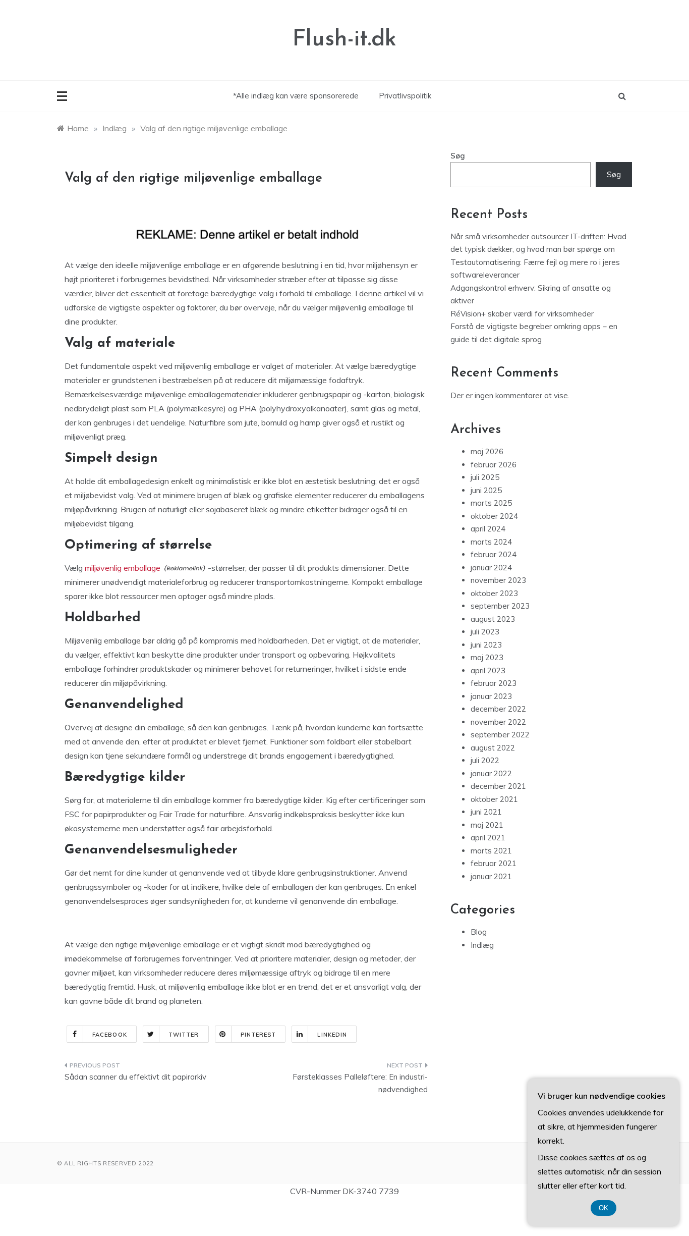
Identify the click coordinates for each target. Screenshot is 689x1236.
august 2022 (493, 748)
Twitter (183, 1034)
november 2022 (498, 722)
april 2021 (488, 837)
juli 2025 (485, 477)
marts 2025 (491, 503)
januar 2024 (491, 567)
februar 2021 (493, 863)
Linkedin (332, 1034)
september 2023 (500, 606)
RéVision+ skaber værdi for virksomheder (522, 313)
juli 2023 (485, 631)
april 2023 (488, 670)
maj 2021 (487, 825)
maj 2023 (487, 657)
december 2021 (498, 786)
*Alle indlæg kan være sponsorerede (296, 95)
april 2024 (488, 528)
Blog (479, 932)
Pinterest (258, 1034)
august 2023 (493, 619)
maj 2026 (487, 451)
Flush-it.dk (344, 39)
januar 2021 (491, 876)
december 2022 (498, 709)
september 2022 (500, 734)
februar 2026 (493, 464)
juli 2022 (485, 760)
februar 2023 (493, 683)
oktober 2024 (494, 516)
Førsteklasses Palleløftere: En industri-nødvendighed (360, 1083)
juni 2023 (486, 645)
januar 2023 (491, 696)
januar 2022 (491, 773)
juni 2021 (486, 812)
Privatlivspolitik (405, 95)
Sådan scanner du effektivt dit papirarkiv (135, 1077)
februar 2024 (493, 554)
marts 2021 (491, 850)
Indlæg (482, 945)
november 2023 (498, 580)
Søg (457, 155)
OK (603, 1208)
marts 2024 (491, 542)
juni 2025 (486, 490)
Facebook (109, 1034)
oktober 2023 (494, 593)
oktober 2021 (494, 799)
